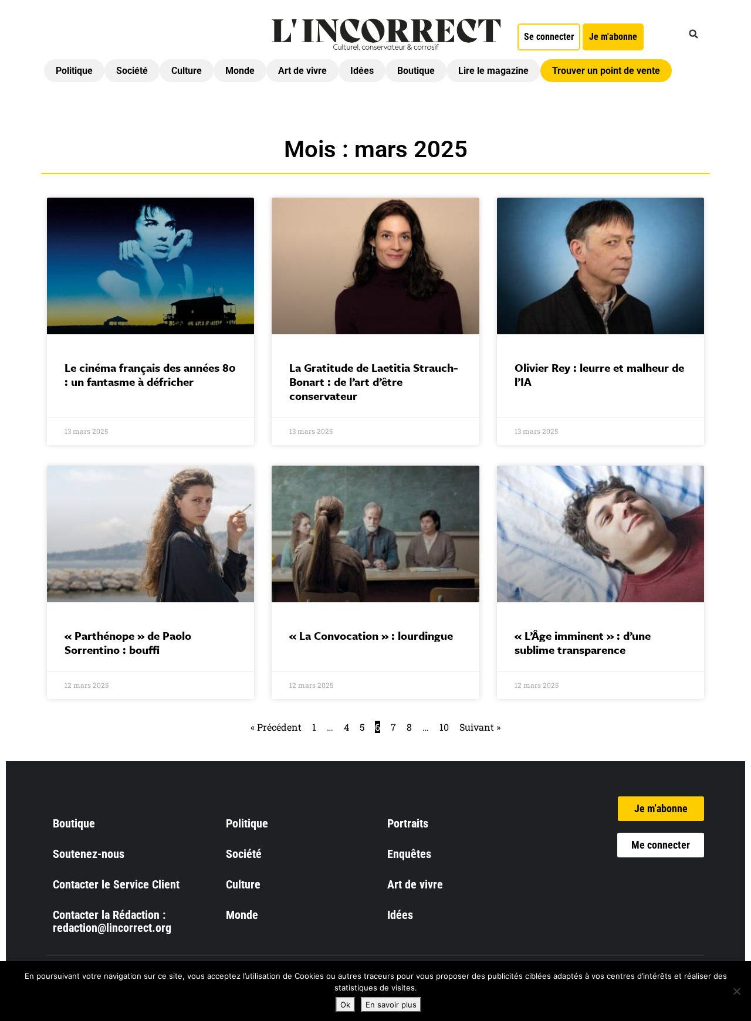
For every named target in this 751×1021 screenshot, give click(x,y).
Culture (186, 70)
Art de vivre (302, 70)
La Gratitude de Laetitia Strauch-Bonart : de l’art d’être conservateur (373, 381)
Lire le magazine (493, 70)
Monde (240, 70)
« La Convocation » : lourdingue (371, 635)
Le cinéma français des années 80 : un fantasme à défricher (150, 374)
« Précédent (276, 727)
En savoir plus (391, 1004)
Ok (345, 1004)
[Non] (736, 991)
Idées (362, 70)
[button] (693, 34)
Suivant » (479, 727)
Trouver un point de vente (606, 70)
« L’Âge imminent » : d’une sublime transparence (583, 642)
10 (444, 727)
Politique (74, 70)
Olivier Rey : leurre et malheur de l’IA (599, 374)
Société (132, 70)
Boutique (416, 70)
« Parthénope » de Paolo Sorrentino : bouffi (128, 642)
